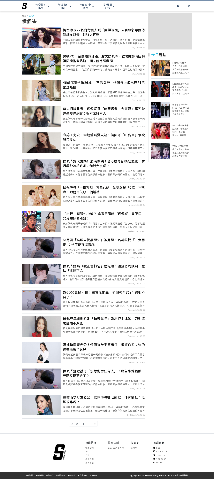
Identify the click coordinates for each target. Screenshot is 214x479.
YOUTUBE (161, 459)
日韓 (87, 455)
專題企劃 (89, 459)
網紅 (87, 451)
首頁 (24, 15)
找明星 (134, 447)
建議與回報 (61, 475)
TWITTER (160, 455)
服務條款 (71, 475)
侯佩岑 (32, 15)
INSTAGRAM (162, 462)
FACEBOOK (162, 451)
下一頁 (92, 423)
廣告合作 (50, 475)
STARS (107, 6)
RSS (158, 447)
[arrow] (24, 6)
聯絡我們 (40, 475)
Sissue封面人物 (116, 447)
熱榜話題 (89, 462)
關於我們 (30, 475)
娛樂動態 (89, 447)
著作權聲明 (82, 475)
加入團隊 (93, 475)
